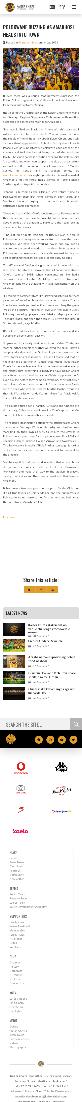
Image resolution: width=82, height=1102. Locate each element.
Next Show (16, 1007)
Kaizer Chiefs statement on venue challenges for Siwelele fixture (49, 628)
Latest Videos (18, 998)
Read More (10, 517)
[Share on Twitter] (29, 589)
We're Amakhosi (20, 926)
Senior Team (17, 894)
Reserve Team (18, 898)
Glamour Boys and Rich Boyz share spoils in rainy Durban (52, 675)
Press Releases (19, 1039)
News (34, 42)
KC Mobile (16, 938)
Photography (18, 1047)
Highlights (16, 1011)
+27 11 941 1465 (29, 1086)
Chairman (15, 962)
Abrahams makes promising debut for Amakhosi (51, 659)
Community (17, 874)
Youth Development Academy (28, 906)
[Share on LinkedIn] (52, 589)
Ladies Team (17, 902)
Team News (17, 862)
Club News (16, 866)
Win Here (15, 947)
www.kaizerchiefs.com (17, 175)
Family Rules (17, 934)
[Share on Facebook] (41, 589)
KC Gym (15, 979)
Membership (17, 930)
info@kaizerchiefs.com (51, 1081)
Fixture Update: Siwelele (45, 641)
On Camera (17, 1002)
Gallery (14, 1026)
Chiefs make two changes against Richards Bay (51, 691)
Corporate (16, 970)
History (14, 966)
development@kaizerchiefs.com (46, 1096)
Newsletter (17, 878)
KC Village (16, 975)
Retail (13, 942)
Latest (14, 858)
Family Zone (17, 922)
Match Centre (18, 1030)
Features (24, 42)
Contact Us (17, 983)
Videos (14, 1043)
